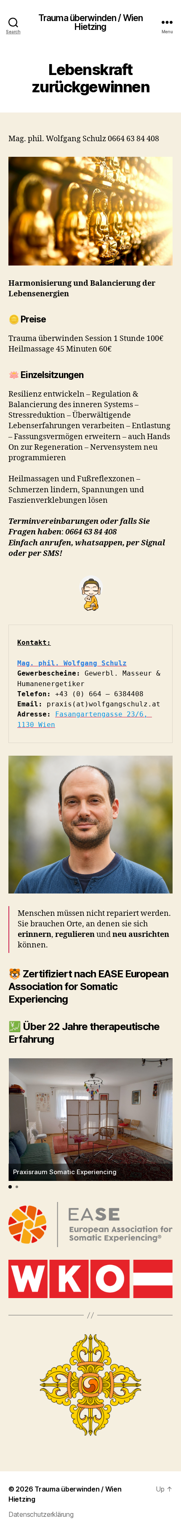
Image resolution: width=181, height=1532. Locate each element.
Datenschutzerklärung (41, 1514)
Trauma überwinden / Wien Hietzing (90, 22)
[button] (10, 1187)
